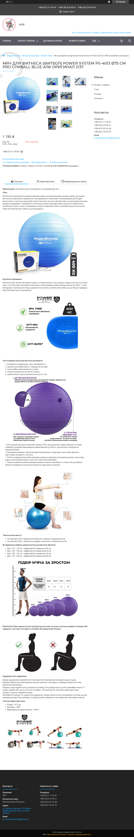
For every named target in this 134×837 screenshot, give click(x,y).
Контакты (98, 98)
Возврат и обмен (77, 41)
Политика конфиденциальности (79, 834)
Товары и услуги (13, 56)
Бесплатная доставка (14, 159)
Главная (7, 41)
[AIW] (9, 24)
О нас (96, 89)
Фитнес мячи (46, 56)
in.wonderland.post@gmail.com (107, 138)
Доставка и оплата (52, 41)
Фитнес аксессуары (30, 56)
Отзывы (97, 94)
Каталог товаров (26, 41)
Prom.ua (79, 832)
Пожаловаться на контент (56, 834)
